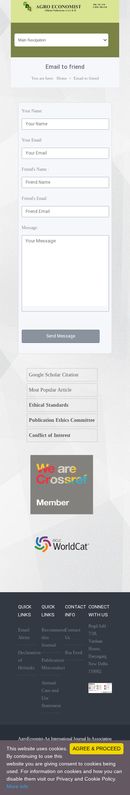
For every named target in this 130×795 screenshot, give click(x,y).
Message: (30, 227)
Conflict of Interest (49, 435)
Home (62, 78)
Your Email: (32, 140)
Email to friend (86, 78)
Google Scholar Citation (53, 375)
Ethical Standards (48, 405)
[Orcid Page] (61, 563)
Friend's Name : (35, 169)
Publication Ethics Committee (62, 420)
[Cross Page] (61, 512)
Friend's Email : (35, 198)
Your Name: (32, 110)
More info (17, 786)
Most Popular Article (50, 390)
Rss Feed (73, 652)
